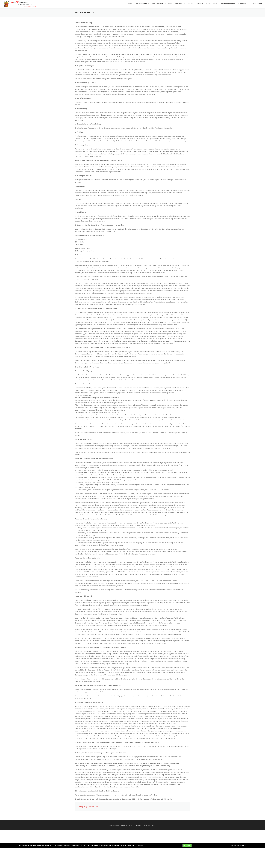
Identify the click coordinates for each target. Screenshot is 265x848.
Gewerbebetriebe (228, 4)
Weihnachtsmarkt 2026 (162, 4)
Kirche (190, 4)
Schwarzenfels (142, 4)
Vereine (200, 4)
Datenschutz (256, 4)
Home (130, 4)
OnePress (135, 825)
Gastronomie (211, 4)
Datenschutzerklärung (238, 845)
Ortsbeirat (180, 4)
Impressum (242, 4)
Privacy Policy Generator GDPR (88, 807)
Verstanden (187, 845)
